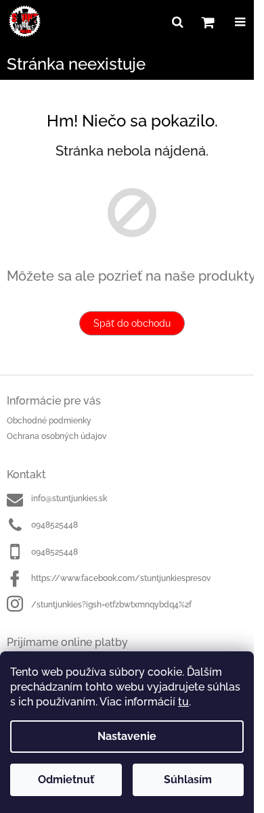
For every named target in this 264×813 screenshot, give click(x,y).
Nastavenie (126, 736)
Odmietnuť (66, 779)
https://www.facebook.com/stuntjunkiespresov (121, 578)
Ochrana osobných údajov (56, 436)
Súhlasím (188, 779)
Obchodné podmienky (49, 420)
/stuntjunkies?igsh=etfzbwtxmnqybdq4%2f (111, 604)
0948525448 (54, 525)
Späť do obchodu (132, 323)
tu (183, 701)
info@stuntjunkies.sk (69, 498)
